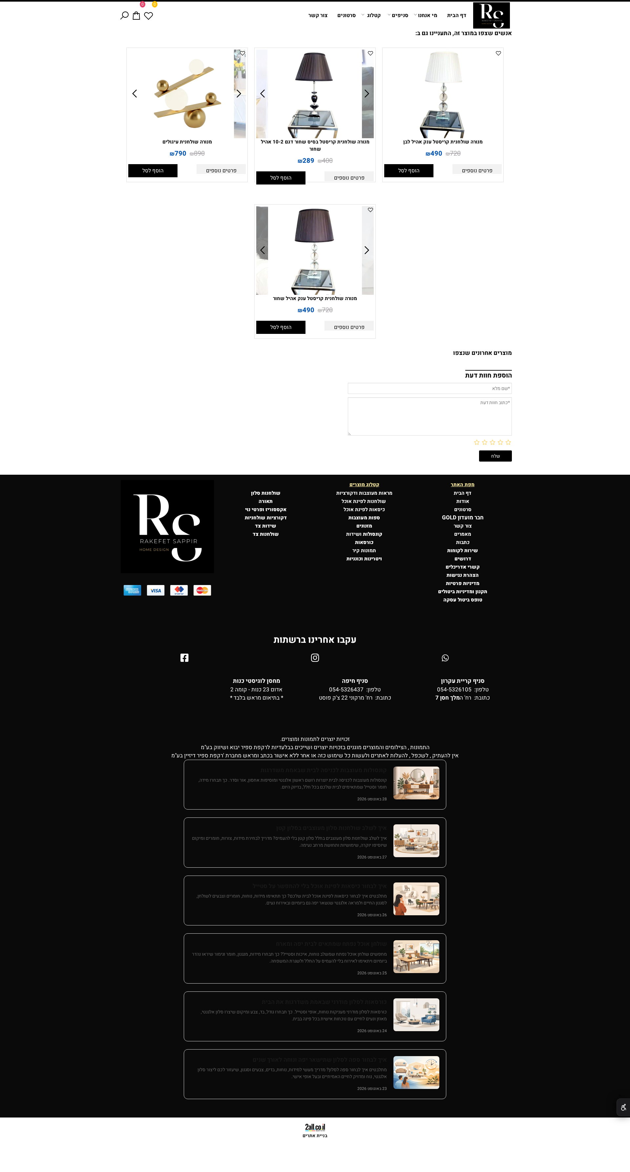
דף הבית (456, 15)
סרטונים (346, 15)
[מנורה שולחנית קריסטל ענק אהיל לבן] (443, 136)
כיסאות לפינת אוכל (364, 509)
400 (327, 160)
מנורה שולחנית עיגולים (187, 141)
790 (180, 153)
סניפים (400, 15)
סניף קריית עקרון (463, 681)
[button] (408, 170)
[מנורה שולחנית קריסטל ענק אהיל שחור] (315, 293)
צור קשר (317, 15)
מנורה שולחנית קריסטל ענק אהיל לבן (443, 141)
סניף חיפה (355, 681)
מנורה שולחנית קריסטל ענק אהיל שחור (315, 298)
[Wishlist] (148, 15)
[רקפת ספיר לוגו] (491, 15)
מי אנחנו (427, 15)
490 (436, 153)
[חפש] (124, 15)
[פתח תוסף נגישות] (623, 1107)
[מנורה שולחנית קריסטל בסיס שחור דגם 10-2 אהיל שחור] (315, 136)
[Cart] (136, 15)
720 (455, 153)
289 (308, 160)
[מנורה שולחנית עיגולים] (187, 136)
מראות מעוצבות (375, 493)
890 (199, 153)
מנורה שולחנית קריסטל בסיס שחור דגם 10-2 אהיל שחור (315, 145)
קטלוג (374, 15)
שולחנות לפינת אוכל (364, 501)
